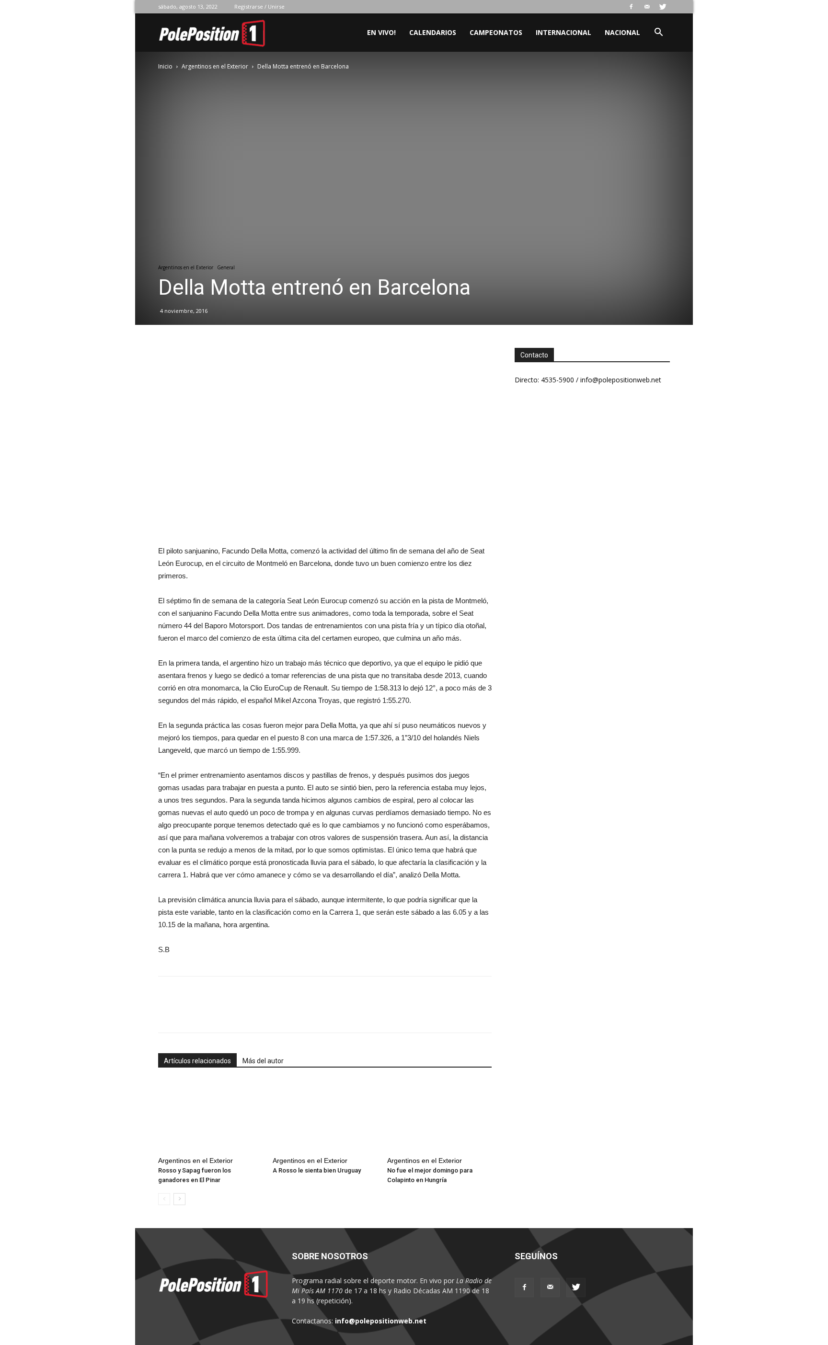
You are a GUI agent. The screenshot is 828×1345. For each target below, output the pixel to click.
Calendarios (432, 32)
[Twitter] (663, 6)
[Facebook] (631, 6)
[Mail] (647, 6)
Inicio (165, 66)
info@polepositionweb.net (380, 1320)
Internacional (563, 32)
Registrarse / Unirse (259, 6)
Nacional (622, 32)
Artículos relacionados (197, 1061)
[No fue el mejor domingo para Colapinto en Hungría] (439, 1116)
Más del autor (263, 1061)
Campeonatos (496, 32)
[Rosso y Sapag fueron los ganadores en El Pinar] (210, 1116)
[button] (658, 33)
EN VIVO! (381, 32)
